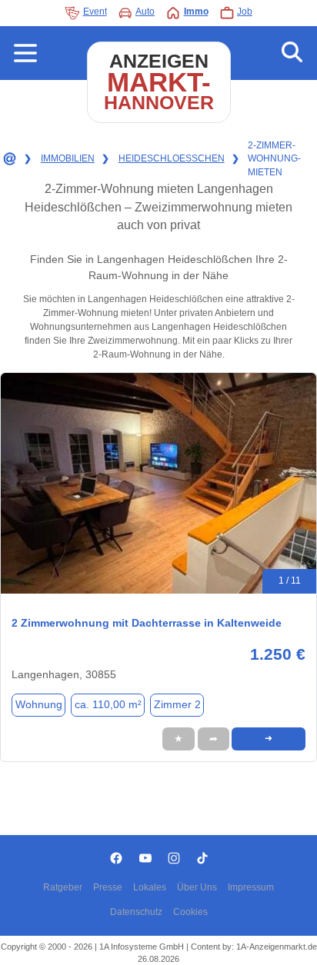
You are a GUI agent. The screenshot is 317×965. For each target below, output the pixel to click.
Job (244, 11)
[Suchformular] (292, 53)
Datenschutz (136, 912)
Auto (145, 11)
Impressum (251, 887)
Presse (107, 887)
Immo (196, 11)
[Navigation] (25, 53)
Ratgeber (62, 887)
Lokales (149, 887)
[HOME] (8, 159)
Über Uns (197, 887)
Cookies (190, 912)
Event (95, 11)
